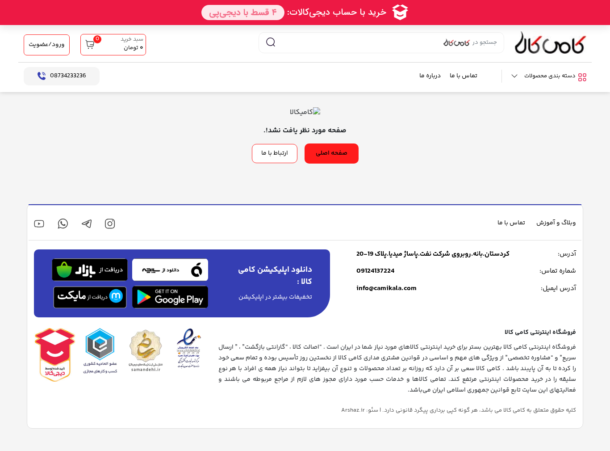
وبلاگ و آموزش (556, 223)
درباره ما (430, 76)
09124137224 (375, 271)
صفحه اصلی (331, 153)
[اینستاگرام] (110, 224)
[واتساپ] (63, 224)
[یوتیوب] (39, 224)
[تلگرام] (86, 224)
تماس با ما (463, 76)
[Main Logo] (550, 42)
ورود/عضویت (47, 45)
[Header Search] (270, 42)
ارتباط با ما (274, 153)
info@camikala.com (386, 288)
